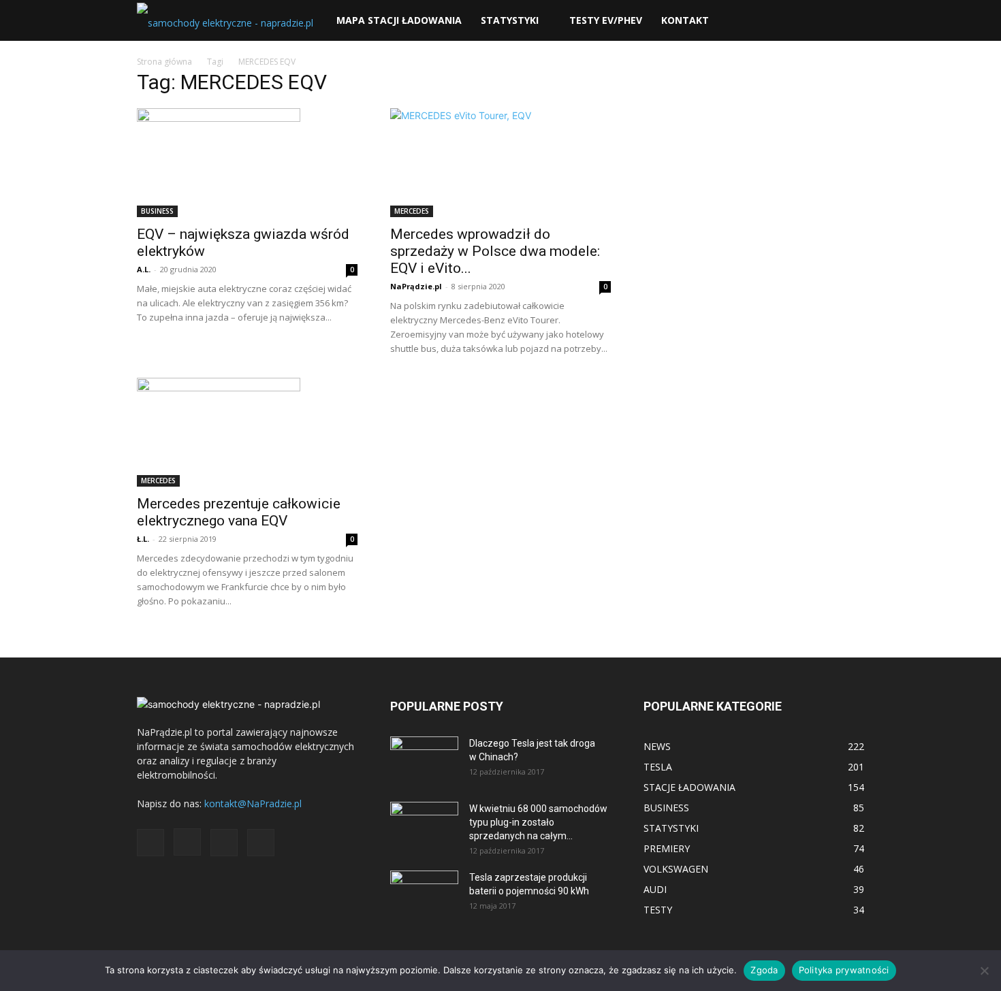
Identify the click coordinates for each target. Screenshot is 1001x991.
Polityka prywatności (844, 969)
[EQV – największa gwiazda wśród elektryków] (247, 162)
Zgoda (764, 969)
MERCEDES (411, 211)
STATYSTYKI (510, 20)
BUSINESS (157, 211)
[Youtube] (260, 842)
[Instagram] (187, 842)
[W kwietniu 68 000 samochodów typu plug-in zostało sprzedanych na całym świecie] (424, 821)
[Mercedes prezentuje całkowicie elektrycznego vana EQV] (247, 432)
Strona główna (164, 61)
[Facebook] (150, 842)
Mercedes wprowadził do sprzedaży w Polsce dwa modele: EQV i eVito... (495, 251)
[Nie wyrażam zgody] (984, 970)
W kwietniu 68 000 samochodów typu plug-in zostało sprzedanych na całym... (538, 822)
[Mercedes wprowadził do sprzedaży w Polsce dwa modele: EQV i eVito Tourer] (500, 162)
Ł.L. (143, 539)
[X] (224, 842)
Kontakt (685, 20)
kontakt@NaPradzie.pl (253, 803)
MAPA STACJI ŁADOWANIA (399, 20)
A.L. (143, 269)
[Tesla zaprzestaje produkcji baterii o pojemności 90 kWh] (424, 885)
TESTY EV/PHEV (605, 20)
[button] (847, 21)
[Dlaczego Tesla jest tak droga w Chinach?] (424, 760)
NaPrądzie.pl (416, 286)
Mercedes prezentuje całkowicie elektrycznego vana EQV (238, 512)
